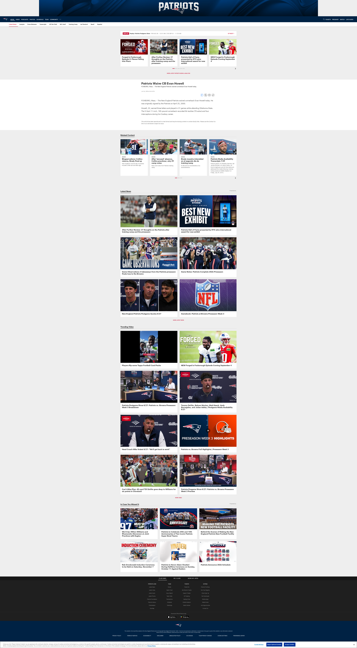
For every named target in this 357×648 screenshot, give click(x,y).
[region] (178, 644)
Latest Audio (152, 593)
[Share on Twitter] (205, 96)
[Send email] (209, 96)
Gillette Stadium (187, 602)
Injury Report (169, 593)
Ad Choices (189, 635)
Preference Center (239, 635)
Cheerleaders (152, 605)
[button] (173, 68)
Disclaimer (160, 635)
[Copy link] (213, 95)
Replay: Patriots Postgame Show (140, 33)
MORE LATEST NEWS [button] (178, 320)
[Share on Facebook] (201, 96)
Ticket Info (186, 587)
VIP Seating (187, 596)
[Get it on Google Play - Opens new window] (184, 618)
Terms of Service (132, 635)
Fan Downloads (205, 596)
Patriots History (152, 602)
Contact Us (205, 608)
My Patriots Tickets (187, 590)
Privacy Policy (116, 635)
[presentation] (236, 69)
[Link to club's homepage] (5, 19)
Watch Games (186, 605)
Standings (169, 605)
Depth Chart (170, 590)
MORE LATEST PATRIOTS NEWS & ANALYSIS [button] (178, 73)
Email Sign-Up (205, 593)
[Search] (324, 19)
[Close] (354, 645)
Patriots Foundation (152, 599)
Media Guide (205, 602)
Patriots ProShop (205, 587)
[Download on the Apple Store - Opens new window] (172, 617)
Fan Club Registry (205, 590)
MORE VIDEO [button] (178, 497)
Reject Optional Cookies (274, 644)
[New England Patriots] (178, 625)
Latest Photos (152, 596)
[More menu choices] (60, 19)
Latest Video (152, 590)
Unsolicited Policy (174, 635)
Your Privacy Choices (205, 635)
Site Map (152, 608)
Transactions (169, 599)
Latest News (152, 587)
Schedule (169, 602)
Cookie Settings (222, 635)
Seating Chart (186, 599)
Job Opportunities (205, 605)
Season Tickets (186, 593)
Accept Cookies (289, 644)
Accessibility (147, 635)
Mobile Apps (205, 599)
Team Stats (169, 596)
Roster (169, 587)
